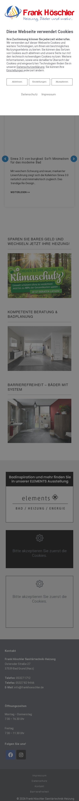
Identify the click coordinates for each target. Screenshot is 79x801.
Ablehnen (17, 81)
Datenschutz (29, 94)
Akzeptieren (62, 82)
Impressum (48, 94)
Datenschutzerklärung (30, 66)
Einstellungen (39, 82)
